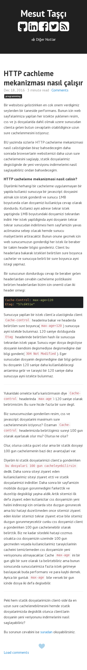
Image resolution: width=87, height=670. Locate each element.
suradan (46, 632)
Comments (60, 90)
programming (13, 96)
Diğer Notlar (46, 39)
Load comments (16, 652)
